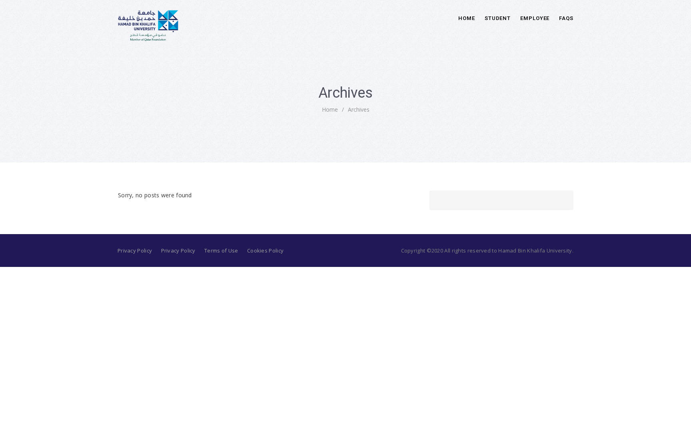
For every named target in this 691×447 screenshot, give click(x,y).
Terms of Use (221, 250)
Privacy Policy (135, 250)
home (330, 109)
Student (498, 18)
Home (466, 18)
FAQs (566, 18)
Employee (534, 18)
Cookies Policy (265, 250)
